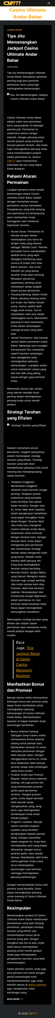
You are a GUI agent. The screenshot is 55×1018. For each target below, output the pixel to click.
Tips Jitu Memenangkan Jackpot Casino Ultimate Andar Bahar (22, 48)
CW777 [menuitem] (11, 160)
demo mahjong (37, 984)
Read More (15, 999)
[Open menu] (48, 3)
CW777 (32, 1013)
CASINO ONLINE (14, 30)
